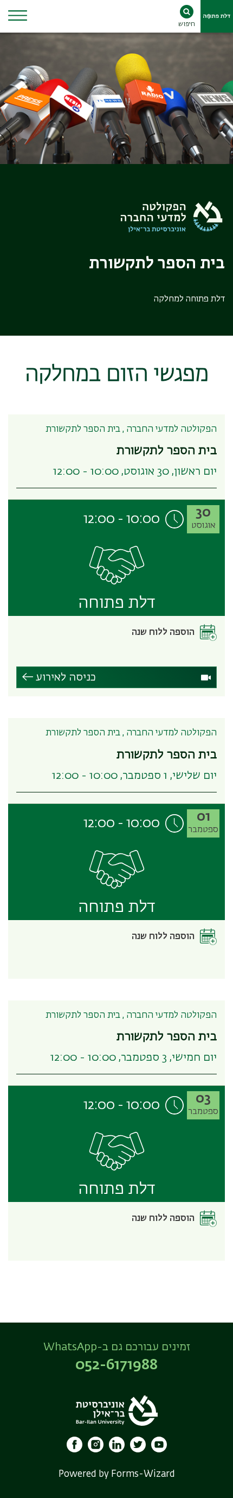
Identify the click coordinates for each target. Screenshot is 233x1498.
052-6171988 (116, 1365)
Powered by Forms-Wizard (117, 1474)
